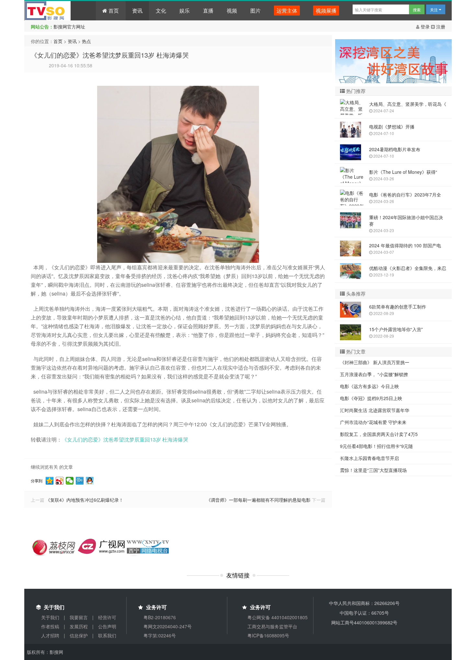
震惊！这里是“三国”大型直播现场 (373, 470)
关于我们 (50, 617)
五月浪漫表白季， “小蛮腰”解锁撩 (374, 374)
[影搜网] (60, 10)
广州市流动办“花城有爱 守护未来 (373, 422)
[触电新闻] (101, 545)
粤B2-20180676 (159, 617)
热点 (86, 41)
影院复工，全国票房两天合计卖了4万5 (379, 434)
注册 (440, 26)
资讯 (137, 10)
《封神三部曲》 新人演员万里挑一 (374, 362)
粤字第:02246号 (159, 635)
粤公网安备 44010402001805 (277, 617)
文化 (161, 10)
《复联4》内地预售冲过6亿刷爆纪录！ (84, 500)
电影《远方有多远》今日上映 (369, 386)
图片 (255, 10)
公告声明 (107, 626)
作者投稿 (50, 626)
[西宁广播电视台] (148, 546)
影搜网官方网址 (69, 26)
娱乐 (184, 10)
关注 (434, 9)
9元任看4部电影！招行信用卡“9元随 (376, 446)
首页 (113, 10)
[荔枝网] (54, 546)
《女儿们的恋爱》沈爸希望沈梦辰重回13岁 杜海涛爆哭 (110, 55)
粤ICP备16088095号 (268, 635)
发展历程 (79, 626)
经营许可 (107, 617)
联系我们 (107, 635)
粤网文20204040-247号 (167, 626)
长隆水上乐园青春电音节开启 (369, 458)
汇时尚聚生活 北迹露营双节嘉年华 (374, 410)
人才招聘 (50, 635)
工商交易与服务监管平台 (272, 626)
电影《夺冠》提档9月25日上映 (371, 398)
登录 (425, 26)
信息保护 (79, 635)
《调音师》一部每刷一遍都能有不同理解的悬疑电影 (258, 500)
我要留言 (79, 617)
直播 (208, 10)
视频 (232, 10)
